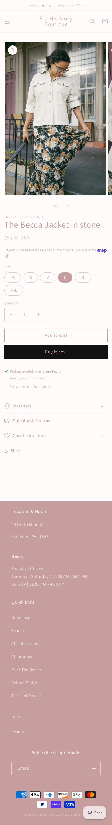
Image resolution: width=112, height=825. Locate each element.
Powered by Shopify (75, 814)
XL (83, 277)
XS (12, 277)
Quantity (11, 303)
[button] (7, 21)
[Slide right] (68, 206)
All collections (24, 643)
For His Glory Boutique (48, 814)
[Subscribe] (94, 768)
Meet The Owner (26, 669)
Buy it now (56, 352)
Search (17, 630)
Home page (21, 617)
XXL (13, 290)
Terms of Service (26, 695)
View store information (31, 386)
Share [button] (16, 450)
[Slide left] (43, 206)
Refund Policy (24, 682)
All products (22, 656)
